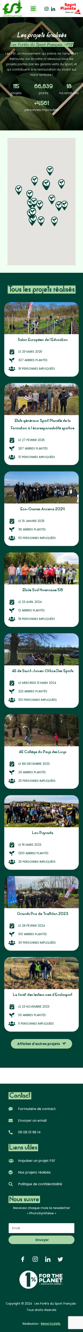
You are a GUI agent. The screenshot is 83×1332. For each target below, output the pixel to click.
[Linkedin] (53, 8)
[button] (33, 8)
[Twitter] (60, 1259)
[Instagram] (46, 8)
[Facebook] (22, 1259)
